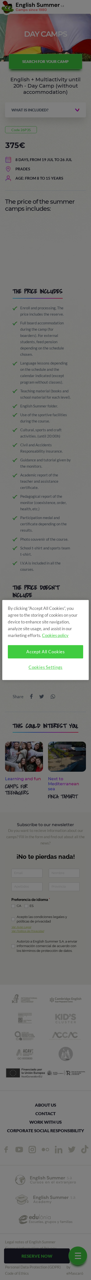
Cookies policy (55, 635)
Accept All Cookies (45, 652)
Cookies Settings (46, 667)
